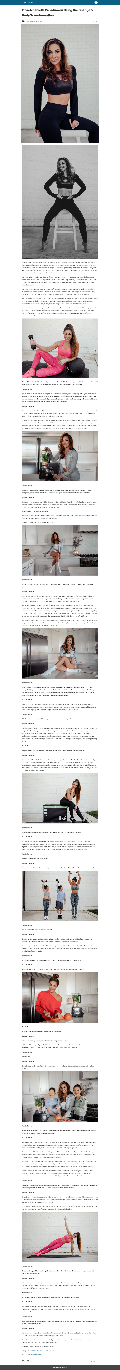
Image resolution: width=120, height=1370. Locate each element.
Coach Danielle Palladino (33, 1354)
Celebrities (33, 1351)
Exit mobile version (60, 1367)
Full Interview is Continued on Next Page (35, 511)
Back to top (94, 1361)
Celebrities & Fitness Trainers (45, 1351)
